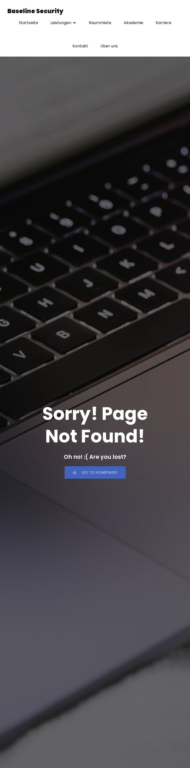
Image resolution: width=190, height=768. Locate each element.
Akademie (133, 23)
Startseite (28, 23)
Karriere (163, 23)
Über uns (109, 46)
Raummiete (100, 23)
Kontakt (80, 46)
